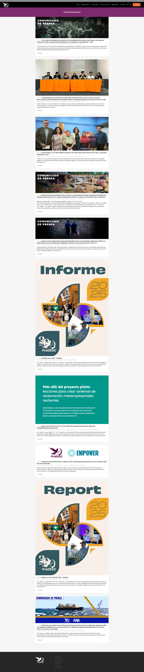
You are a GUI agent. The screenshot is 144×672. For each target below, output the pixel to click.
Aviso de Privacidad (58, 667)
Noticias (65, 44)
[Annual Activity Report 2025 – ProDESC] (72, 528)
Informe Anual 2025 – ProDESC (51, 358)
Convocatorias (58, 665)
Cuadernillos (58, 429)
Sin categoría (71, 44)
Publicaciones (70, 429)
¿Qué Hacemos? (58, 658)
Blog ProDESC (50, 44)
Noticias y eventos (58, 660)
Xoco (76, 429)
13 (86, 647)
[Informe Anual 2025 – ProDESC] (72, 308)
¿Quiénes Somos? (58, 656)
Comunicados (58, 44)
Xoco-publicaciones (83, 429)
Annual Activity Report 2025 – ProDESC (54, 577)
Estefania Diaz (80, 44)
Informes (64, 360)
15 (92, 647)
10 (77, 647)
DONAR (136, 4)
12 (83, 647)
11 (80, 647)
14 (89, 647)
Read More (40, 53)
